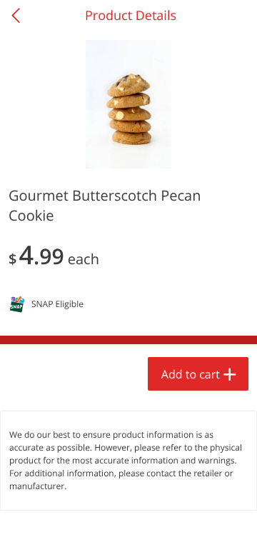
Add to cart (190, 374)
